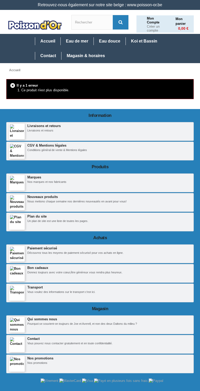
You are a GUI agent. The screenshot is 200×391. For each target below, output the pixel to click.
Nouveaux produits (42, 197)
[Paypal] (156, 380)
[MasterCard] (70, 380)
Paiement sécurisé (42, 248)
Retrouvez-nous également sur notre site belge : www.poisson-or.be (100, 5)
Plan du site (37, 216)
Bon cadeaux (37, 268)
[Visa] (88, 380)
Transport (35, 287)
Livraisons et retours (44, 126)
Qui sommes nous (42, 319)
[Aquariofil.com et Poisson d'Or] (35, 25)
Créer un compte (153, 28)
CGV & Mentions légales (46, 145)
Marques (34, 177)
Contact (33, 339)
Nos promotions (40, 358)
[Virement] (50, 380)
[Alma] (121, 380)
